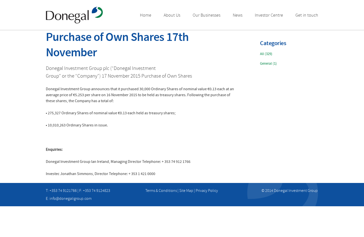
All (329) (266, 54)
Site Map (186, 190)
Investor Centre (269, 15)
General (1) (268, 63)
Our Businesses (206, 15)
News (237, 15)
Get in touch (306, 15)
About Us (172, 15)
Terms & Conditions (161, 190)
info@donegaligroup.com (71, 198)
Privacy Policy (207, 190)
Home (145, 15)
